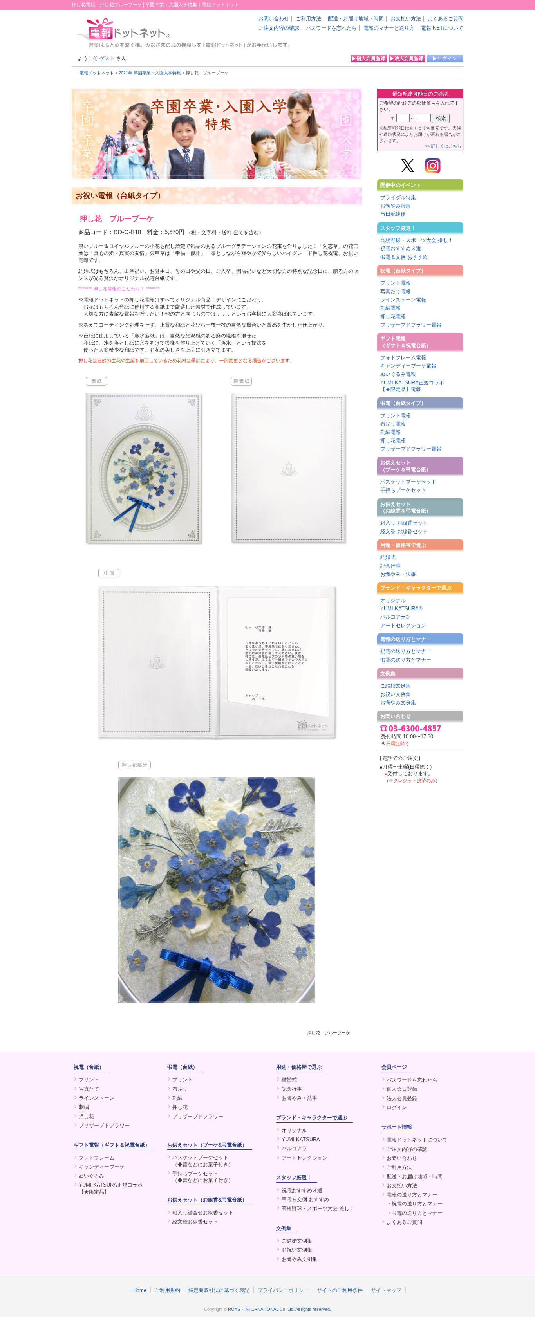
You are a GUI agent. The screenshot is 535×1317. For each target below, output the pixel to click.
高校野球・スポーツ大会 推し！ (416, 240)
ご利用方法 (308, 19)
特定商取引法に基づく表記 (218, 1290)
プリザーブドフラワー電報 (410, 325)
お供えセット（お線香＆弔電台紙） (405, 507)
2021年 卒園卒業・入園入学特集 (150, 72)
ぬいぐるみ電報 (398, 374)
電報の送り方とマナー (405, 639)
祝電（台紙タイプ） (403, 271)
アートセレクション (403, 625)
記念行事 (390, 566)
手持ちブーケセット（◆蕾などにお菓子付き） (202, 1177)
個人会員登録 (402, 1089)
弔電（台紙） (182, 1067)
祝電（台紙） (89, 1067)
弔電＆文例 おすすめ (404, 257)
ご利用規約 (167, 1290)
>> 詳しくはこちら (443, 146)
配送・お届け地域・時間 (356, 19)
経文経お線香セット (195, 1222)
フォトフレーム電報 (403, 358)
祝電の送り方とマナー (405, 651)
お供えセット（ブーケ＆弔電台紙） (405, 466)
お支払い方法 (405, 19)
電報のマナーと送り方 (388, 28)
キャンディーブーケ (102, 1167)
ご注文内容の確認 (278, 28)
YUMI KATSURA (301, 1139)
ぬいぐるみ (91, 1176)
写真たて (89, 1089)
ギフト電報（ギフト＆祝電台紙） (405, 342)
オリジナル (393, 600)
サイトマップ (386, 1290)
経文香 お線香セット (404, 531)
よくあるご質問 (445, 19)
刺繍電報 (390, 308)
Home (139, 1290)
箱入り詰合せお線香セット (202, 1213)
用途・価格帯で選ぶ (403, 545)
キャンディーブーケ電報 (408, 366)
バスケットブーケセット (408, 482)
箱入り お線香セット (404, 523)
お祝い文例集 (395, 694)
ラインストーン (96, 1098)
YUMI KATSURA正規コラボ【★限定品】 (111, 1188)
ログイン (397, 1107)
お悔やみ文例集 (398, 702)
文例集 (388, 674)
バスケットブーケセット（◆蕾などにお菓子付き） (202, 1161)
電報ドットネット (97, 72)
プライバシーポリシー (283, 1290)
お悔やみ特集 (395, 206)
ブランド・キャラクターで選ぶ (416, 588)
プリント (89, 1079)
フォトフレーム (96, 1158)
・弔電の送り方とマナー (415, 1213)
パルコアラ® (395, 617)
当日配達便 (393, 214)
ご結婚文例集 (395, 686)
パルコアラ (294, 1148)
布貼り (180, 1089)
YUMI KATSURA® (401, 609)
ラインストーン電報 (403, 300)
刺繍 (84, 1107)
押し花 (86, 1116)
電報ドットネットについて (417, 1140)
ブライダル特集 (398, 197)
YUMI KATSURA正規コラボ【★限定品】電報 (412, 386)
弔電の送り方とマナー (405, 660)
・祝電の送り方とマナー (415, 1204)
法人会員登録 (402, 1098)
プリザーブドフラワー (104, 1125)
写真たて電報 (395, 291)
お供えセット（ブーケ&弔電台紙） (207, 1145)
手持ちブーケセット (403, 490)
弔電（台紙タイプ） (403, 403)
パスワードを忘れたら (331, 28)
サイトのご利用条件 (340, 1290)
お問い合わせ (273, 19)
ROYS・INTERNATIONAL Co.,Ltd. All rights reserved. (279, 1309)
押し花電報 (393, 316)
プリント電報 (395, 283)
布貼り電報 (393, 424)
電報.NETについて (442, 28)
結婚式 (388, 557)
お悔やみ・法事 (398, 574)
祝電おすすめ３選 (400, 248)
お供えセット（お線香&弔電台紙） (207, 1200)
